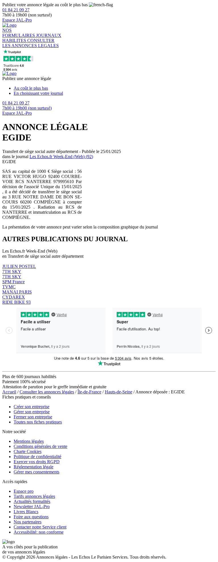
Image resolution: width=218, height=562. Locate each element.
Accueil (9, 391)
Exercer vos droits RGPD (37, 461)
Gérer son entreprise (32, 411)
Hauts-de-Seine (118, 391)
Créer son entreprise (31, 406)
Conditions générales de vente (40, 446)
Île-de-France (89, 391)
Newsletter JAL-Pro (32, 506)
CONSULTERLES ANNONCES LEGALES (30, 43)
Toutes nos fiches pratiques (38, 422)
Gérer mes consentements (36, 471)
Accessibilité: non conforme (39, 532)
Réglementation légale (33, 466)
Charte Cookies (27, 451)
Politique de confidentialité (37, 456)
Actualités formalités (32, 501)
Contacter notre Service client (40, 527)
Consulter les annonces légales (47, 391)
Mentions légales (29, 441)
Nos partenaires (27, 521)
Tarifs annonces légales (34, 496)
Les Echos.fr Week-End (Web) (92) (61, 156)
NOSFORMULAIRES (19, 33)
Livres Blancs (26, 511)
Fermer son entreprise (33, 416)
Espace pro (23, 491)
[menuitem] (115, 88)
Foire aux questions (31, 516)
